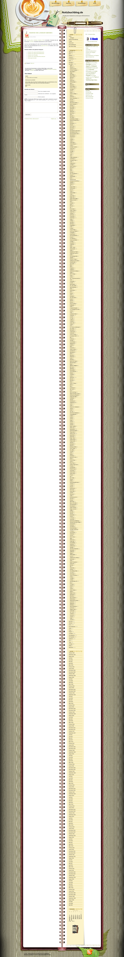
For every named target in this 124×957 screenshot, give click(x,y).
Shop (91, 77)
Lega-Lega (72, 322)
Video (95, 80)
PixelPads (72, 455)
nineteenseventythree (74, 395)
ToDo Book (72, 573)
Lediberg (71, 319)
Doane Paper (72, 186)
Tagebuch (71, 638)
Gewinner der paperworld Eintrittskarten (36, 52)
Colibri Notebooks (73, 157)
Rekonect (72, 494)
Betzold (71, 110)
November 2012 (72, 832)
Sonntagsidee (71, 636)
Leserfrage (88, 72)
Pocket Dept (72, 460)
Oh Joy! (71, 411)
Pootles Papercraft (74, 464)
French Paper (73, 229)
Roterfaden (72, 514)
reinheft (71, 492)
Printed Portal (72, 469)
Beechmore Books (74, 102)
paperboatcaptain (73, 430)
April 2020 (71, 682)
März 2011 (71, 866)
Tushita (71, 579)
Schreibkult (72, 526)
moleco (71, 375)
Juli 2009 (70, 901)
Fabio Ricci (72, 211)
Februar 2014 (71, 806)
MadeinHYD (72, 343)
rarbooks (72, 483)
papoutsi (71, 442)
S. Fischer (72, 517)
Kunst (70, 624)
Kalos (71, 288)
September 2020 (72, 675)
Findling (71, 220)
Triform (71, 576)
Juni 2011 (71, 861)
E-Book (70, 41)
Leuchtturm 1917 (73, 336)
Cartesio (71, 149)
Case (49, 954)
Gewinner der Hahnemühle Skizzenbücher (36, 56)
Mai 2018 (71, 719)
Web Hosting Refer (89, 96)
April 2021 (71, 663)
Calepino (71, 139)
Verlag (70, 645)
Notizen (87, 73)
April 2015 (71, 781)
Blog (94, 62)
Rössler (71, 513)
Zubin (71, 618)
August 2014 (71, 795)
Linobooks (72, 338)
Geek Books (72, 234)
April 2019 (71, 701)
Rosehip (71, 511)
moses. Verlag (73, 383)
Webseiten (71, 647)
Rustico (71, 516)
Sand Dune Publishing (74, 520)
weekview (72, 601)
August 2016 (71, 753)
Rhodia (71, 500)
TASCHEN (72, 567)
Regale (70, 631)
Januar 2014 (71, 807)
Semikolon (72, 533)
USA (90, 78)
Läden (70, 628)
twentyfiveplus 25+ (74, 581)
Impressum (68, 3)
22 (81, 917)
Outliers (71, 415)
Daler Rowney (73, 166)
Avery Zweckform (73, 98)
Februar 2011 (71, 868)
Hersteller (71, 64)
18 (73, 917)
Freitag (71, 228)
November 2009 (72, 894)
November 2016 (72, 748)
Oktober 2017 (71, 731)
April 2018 (71, 720)
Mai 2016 (71, 759)
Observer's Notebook (74, 406)
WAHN (71, 591)
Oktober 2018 (71, 712)
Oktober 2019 (71, 692)
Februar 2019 (71, 705)
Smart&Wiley (72, 542)
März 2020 (71, 684)
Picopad (71, 451)
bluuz (71, 114)
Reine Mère (72, 491)
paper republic (73, 426)
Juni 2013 (71, 819)
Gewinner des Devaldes (33, 55)
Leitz (71, 325)
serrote (71, 535)
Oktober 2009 (71, 896)
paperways (72, 436)
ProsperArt (72, 470)
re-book (71, 485)
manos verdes (73, 349)
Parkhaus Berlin (73, 446)
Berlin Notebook (73, 104)
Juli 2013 (70, 818)
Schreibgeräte (72, 635)
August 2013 (71, 816)
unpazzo (71, 585)
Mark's (71, 353)
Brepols (71, 124)
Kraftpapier (72, 305)
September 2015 (72, 772)
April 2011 (71, 865)
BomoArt (71, 115)
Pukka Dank (72, 471)
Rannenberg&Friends (74, 482)
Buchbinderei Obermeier (75, 130)
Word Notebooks (73, 606)
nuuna (71, 403)
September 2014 (72, 793)
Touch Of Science (73, 575)
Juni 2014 (71, 799)
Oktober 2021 (71, 652)
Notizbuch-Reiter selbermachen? (32, 118)
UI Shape (72, 584)
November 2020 (72, 672)
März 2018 (71, 722)
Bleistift (91, 62)
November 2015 (72, 769)
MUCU (71, 384)
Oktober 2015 (71, 771)
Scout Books (72, 532)
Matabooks (72, 356)
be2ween (72, 101)
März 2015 (71, 783)
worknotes (72, 607)
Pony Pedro (72, 463)
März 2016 (71, 762)
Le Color (71, 318)
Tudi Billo (72, 578)
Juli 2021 (70, 658)
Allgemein (71, 51)
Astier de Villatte (73, 93)
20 (77, 917)
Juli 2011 (70, 859)
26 (75, 918)
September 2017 (72, 732)
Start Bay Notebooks (74, 548)
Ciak (71, 155)
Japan (87, 69)
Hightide (71, 257)
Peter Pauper (72, 448)
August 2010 (71, 879)
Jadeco (71, 276)
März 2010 (71, 887)
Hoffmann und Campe (74, 260)
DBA (71, 169)
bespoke (71, 105)
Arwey (71, 92)
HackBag (71, 62)
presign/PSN (72, 467)
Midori (71, 364)
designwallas (72, 176)
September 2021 (72, 654)
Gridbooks (72, 244)
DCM (71, 170)
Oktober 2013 (71, 812)
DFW (71, 178)
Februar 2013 (71, 826)
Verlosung (89, 80)
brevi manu (72, 126)
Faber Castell (72, 210)
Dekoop (71, 172)
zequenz (71, 616)
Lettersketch (72, 331)
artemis (71, 90)
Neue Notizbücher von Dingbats (92, 55)
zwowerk (72, 619)
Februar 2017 (71, 743)
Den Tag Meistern (73, 173)
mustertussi (72, 387)
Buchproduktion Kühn (74, 133)
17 (71, 917)
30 (69, 919)
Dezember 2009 (72, 892)
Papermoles (72, 432)
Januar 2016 (71, 765)
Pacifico (71, 418)
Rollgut (71, 510)
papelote (71, 424)
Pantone (71, 423)
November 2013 (72, 811)
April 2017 (71, 739)
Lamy (71, 312)
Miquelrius (72, 368)
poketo (71, 461)
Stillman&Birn (72, 554)
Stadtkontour (72, 545)
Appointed (72, 84)
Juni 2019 (71, 698)
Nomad (71, 399)
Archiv (94, 3)
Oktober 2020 (71, 673)
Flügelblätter (72, 225)
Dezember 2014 (72, 788)
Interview (71, 621)
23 (69, 918)
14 (79, 915)
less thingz (72, 328)
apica (71, 83)
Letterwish (72, 333)
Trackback (31, 70)
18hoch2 (71, 67)
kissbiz (71, 299)
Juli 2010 (70, 880)
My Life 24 (72, 389)
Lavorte (71, 316)
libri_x (71, 337)
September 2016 (72, 752)
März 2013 (71, 825)
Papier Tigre (72, 438)
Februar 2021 (71, 666)
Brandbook (72, 123)
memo (71, 358)
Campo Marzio (73, 143)
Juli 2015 (70, 776)
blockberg (72, 112)
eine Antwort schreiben (51, 69)
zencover (72, 615)
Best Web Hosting (42, 954)
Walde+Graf (72, 593)
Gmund (71, 237)
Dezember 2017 (72, 727)
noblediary (72, 398)
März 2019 (71, 703)
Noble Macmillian (73, 396)
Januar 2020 (71, 687)
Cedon (71, 152)
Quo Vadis (72, 477)
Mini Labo (72, 367)
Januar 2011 (71, 870)
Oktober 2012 (71, 833)
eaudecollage (72, 192)
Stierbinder (72, 550)
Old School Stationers (74, 412)
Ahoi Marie (72, 74)
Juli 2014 (70, 797)
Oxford (71, 417)
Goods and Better (73, 239)
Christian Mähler (32, 36)
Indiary (71, 272)
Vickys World (72, 590)
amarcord (72, 80)
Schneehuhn (72, 523)
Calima (71, 141)
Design (88, 64)
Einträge (88, 92)
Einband (70, 55)
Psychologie (93, 75)
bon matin (72, 117)
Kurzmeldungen (72, 626)
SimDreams (72, 539)
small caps (72, 541)
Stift (93, 77)
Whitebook (72, 603)
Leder (95, 71)
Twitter (87, 78)
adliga (71, 73)
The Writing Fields (73, 570)
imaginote (72, 269)
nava (71, 390)
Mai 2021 (71, 661)
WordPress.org (89, 95)
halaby (71, 250)
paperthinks (72, 435)
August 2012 (71, 837)
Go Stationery (73, 238)
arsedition (72, 89)
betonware (72, 108)
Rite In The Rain (73, 503)
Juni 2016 (71, 757)
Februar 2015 (71, 785)
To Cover (72, 572)
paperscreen (72, 433)
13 (77, 915)
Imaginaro (72, 268)
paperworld (91, 74)
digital (87, 66)
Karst (71, 291)
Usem (71, 587)
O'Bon (71, 405)
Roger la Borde (73, 507)
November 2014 (72, 790)
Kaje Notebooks (73, 287)
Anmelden (88, 90)
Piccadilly (72, 449)
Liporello (71, 340)
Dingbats (72, 182)
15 (81, 915)
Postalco (71, 466)
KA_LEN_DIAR (73, 285)
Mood (71, 381)
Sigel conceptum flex (90, 56)
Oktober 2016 (71, 750)
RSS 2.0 (33, 69)
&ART (71, 65)
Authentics (72, 96)
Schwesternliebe (73, 528)
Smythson (72, 544)
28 (79, 918)
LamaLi (71, 310)
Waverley (72, 596)
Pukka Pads (72, 473)
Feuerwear (72, 216)
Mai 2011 (70, 863)
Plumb (71, 458)
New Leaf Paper (73, 392)
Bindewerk (72, 111)
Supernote (72, 563)
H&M (71, 245)
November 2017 (72, 729)
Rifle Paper (72, 501)
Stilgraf (71, 553)
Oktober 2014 (71, 792)
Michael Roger (73, 362)
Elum (71, 201)
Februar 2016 (71, 764)
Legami (71, 324)
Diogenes (72, 183)
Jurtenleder (72, 281)
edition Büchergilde (74, 198)
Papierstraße (72, 440)
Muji (71, 386)
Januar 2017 (71, 745)
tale (70, 566)
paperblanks (72, 429)
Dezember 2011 (72, 851)
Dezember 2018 (72, 708)
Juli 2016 (70, 755)
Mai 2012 (71, 842)
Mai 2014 (71, 800)
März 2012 (71, 845)
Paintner (71, 421)
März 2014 (71, 804)
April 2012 (71, 844)
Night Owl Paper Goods (75, 393)
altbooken (72, 77)
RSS (86, 34)
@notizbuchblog (91, 34)
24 (71, 918)
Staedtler (72, 547)
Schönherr (72, 525)
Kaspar (71, 293)
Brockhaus (72, 127)
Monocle (71, 378)
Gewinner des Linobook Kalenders (40, 33)
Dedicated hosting (89, 98)
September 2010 (72, 877)
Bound (71, 121)
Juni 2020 (71, 680)
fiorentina (72, 222)
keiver (71, 294)
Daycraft (71, 167)
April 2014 (71, 802)
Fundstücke (71, 58)
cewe (71, 154)
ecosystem (72, 195)
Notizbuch (93, 72)
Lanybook (72, 315)
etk (70, 207)
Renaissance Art (73, 497)
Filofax (71, 219)
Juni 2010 (71, 882)
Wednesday (72, 598)
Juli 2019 (70, 696)
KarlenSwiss (72, 290)
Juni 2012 (71, 840)
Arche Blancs (72, 86)
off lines (71, 408)
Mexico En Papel (73, 361)
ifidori (71, 265)
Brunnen (71, 129)
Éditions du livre (73, 200)
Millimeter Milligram (74, 365)
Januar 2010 (71, 891)
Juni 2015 (71, 778)
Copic (71, 161)
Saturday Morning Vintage (75, 522)
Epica (71, 204)
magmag (71, 344)
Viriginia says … (54, 118)
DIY (70, 185)
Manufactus (72, 352)
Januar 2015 (71, 786)
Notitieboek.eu (73, 402)
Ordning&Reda (73, 414)
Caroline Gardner (73, 146)
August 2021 (71, 656)
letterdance (72, 330)
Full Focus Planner (74, 231)
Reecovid (72, 489)
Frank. (71, 226)
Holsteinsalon (72, 262)
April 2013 (71, 823)
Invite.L (71, 275)
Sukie (71, 560)
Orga (70, 630)
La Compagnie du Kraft (74, 309)
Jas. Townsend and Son (75, 278)
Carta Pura (72, 148)
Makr (71, 346)
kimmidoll (72, 296)
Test (70, 640)
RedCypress (72, 488)
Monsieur (72, 380)
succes (71, 556)
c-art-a (71, 138)
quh (70, 476)
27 (77, 918)
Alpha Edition (72, 76)
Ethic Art (71, 205)
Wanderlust (72, 594)
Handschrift (95, 68)
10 (71, 915)
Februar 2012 (71, 847)
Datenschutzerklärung (73, 39)
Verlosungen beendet (32, 58)
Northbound (72, 401)
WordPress (46, 953)
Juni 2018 (71, 717)
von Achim (31, 41)
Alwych (71, 78)
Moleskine (72, 377)
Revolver (72, 498)
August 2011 (71, 858)
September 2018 (72, 713)
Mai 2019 (71, 699)
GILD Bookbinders (74, 235)
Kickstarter (88, 71)
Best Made (72, 107)
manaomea (72, 347)
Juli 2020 (70, 679)
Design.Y (72, 175)
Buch (70, 53)
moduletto (72, 374)
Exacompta (72, 208)
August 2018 (71, 715)
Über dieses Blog (55, 3)
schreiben (71, 633)
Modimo (71, 372)
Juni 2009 (71, 903)
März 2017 (71, 741)
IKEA (71, 266)
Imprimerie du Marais (74, 270)
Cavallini (71, 151)
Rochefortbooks (73, 504)
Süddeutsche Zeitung (74, 557)
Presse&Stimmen (81, 3)
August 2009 (71, 899)
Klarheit (71, 300)
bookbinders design (74, 118)
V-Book (71, 588)
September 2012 (72, 835)
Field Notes (72, 217)
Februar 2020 (71, 686)
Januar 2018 (71, 725)
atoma (71, 95)
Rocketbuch (72, 505)
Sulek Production (73, 562)
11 (73, 915)
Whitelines (72, 604)
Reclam (71, 486)
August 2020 (71, 677)
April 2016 (71, 760)
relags (71, 495)
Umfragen (72, 37)
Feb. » (73, 921)
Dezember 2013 (72, 809)
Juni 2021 (71, 659)
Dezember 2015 (72, 767)
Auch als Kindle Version (92, 41)
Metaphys (72, 359)
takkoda (71, 565)
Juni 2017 (71, 736)
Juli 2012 (70, 839)
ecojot (71, 194)
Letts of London (73, 334)
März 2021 (71, 665)
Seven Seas (72, 536)
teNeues (71, 569)
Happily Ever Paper (74, 251)
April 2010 (71, 885)
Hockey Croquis (73, 259)
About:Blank (72, 71)
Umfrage (70, 643)
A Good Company (73, 70)
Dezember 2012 (72, 830)
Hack (70, 60)
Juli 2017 (70, 734)
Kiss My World (73, 297)
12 (75, 915)
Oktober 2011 (71, 854)
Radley (71, 480)
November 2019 (72, 691)
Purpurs (71, 474)
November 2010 (72, 873)
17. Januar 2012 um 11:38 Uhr (31, 77)
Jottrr (71, 279)
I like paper (72, 263)
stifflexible (72, 551)
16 (69, 917)
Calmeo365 (72, 142)
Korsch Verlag (73, 303)
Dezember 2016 (72, 746)
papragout (72, 443)
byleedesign (72, 136)
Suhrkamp (72, 559)
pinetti (71, 452)
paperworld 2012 (44, 45)
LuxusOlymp (72, 341)
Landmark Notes (73, 313)
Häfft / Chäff (72, 247)
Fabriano (72, 213)
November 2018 (72, 710)
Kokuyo (71, 302)
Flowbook (71, 57)
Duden (71, 191)
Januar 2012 (71, 849)
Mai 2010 (71, 884)
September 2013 (72, 814)
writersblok (72, 610)
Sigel (71, 538)
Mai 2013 (71, 821)
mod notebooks (73, 371)
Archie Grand (72, 87)
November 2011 (72, 852)
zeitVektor (72, 613)
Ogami (71, 409)
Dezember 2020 (72, 670)
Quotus (71, 479)
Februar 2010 (71, 889)
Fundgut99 (72, 232)
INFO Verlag (72, 273)
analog (87, 62)
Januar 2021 (71, 668)
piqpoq (71, 454)
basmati (71, 99)
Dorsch (71, 189)
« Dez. (70, 921)
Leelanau (72, 321)
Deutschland (93, 64)
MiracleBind (72, 370)
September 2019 (72, 694)
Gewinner (89, 68)
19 (75, 917)
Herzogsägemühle (73, 256)
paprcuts (72, 445)
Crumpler (72, 164)
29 (81, 918)
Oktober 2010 (71, 875)
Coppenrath (72, 163)
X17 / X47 (72, 612)
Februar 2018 (71, 724)
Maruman (72, 355)
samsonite (72, 519)
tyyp (71, 582)
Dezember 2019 (72, 689)
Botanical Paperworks (74, 120)
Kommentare (89, 93)
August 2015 (71, 774)
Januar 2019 (71, 706)
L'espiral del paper (73, 307)
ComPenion (72, 158)
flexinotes (72, 223)
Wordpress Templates (28, 954)
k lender (71, 282)
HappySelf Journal (73, 253)
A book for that (73, 68)
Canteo (71, 145)
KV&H (71, 306)
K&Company (72, 284)
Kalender (70, 623)
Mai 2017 (71, 738)
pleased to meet (73, 457)
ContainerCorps (73, 160)
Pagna (71, 420)
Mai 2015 (71, 779)
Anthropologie (72, 81)
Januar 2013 (71, 828)
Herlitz (71, 254)
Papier (88, 75)
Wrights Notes (73, 609)
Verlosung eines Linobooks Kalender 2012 (35, 40)
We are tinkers (73, 597)
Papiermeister (73, 439)
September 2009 (72, 898)
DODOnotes (72, 188)
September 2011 (72, 856)
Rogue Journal (73, 508)
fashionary (72, 214)
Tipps (70, 642)
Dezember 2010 (72, 872)
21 (79, 917)
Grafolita (71, 241)
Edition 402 (72, 197)
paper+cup (72, 427)
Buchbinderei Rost (73, 132)
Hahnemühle (72, 248)
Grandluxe (72, 242)
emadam (71, 203)
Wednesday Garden (74, 600)
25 (73, 918)
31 (71, 919)
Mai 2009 (71, 905)
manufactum (72, 350)
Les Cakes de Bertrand (74, 327)
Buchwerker (72, 135)
